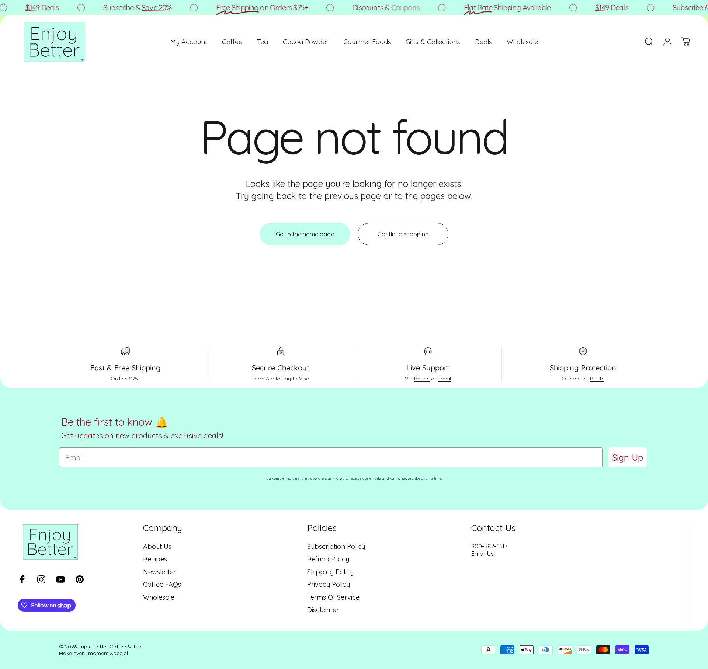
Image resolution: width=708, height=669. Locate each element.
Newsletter (159, 572)
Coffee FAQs (162, 585)
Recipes (155, 559)
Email (444, 378)
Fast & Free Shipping (125, 367)
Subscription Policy (336, 547)
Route (597, 378)
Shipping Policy (330, 572)
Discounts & (378, 7)
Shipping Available (499, 7)
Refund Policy (328, 559)
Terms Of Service (333, 597)
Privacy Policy (328, 585)
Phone (422, 378)
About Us (157, 547)
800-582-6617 (489, 546)
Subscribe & (130, 7)
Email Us (482, 553)
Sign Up (627, 457)
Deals (34, 7)
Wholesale (158, 597)
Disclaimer (323, 610)
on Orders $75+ (254, 7)
